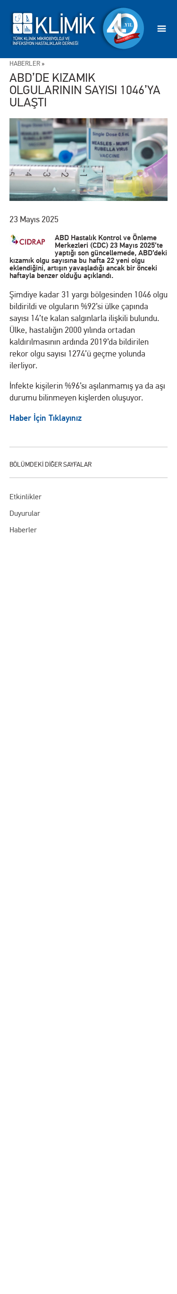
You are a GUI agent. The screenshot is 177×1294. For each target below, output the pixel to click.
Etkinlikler (25, 496)
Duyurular (24, 513)
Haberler (23, 529)
